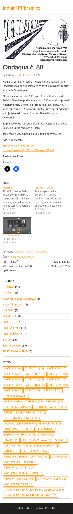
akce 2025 (58, 385)
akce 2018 (58, 374)
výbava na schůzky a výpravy (26, 456)
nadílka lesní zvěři (19, 423)
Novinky (8, 310)
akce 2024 (35, 385)
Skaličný (46, 434)
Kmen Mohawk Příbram (22, 257)
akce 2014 (34, 368)
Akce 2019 (12, 379)
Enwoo (33, 508)
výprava (60, 456)
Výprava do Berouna (20, 462)
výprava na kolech (19, 478)
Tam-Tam (12, 445)
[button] (68, 9)
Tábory (11, 451)
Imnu (26, 75)
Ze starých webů (15, 351)
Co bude (9, 287)
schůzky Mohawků (19, 434)
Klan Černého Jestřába (19, 298)
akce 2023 (13, 385)
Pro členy (29, 252)
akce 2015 (56, 368)
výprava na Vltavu (52, 478)
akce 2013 (12, 368)
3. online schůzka (11, 235)
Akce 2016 (13, 374)
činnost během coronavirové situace (34, 489)
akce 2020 (34, 379)
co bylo (32, 390)
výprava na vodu (18, 484)
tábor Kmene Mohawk (41, 445)
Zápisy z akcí (11, 345)
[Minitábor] (19, 200)
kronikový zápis (17, 407)
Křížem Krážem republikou (25, 412)
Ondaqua (19, 252)
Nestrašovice (49, 423)
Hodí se (8, 293)
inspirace (52, 390)
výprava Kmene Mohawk (23, 473)
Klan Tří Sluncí (13, 304)
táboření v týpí (35, 451)
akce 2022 (56, 379)
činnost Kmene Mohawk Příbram (30, 495)
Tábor (7, 340)
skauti (11, 440)
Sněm (60, 440)
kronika (54, 401)
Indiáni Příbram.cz (21, 8)
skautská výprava (37, 440)
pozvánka (45, 429)
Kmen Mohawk (16, 396)
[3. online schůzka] (17, 225)
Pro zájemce (41, 252)
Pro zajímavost (14, 334)
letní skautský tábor (22, 418)
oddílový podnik (18, 429)
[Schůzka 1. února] (51, 200)
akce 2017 (35, 374)
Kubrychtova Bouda (50, 407)
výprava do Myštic (19, 467)
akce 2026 (12, 390)
